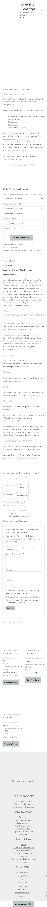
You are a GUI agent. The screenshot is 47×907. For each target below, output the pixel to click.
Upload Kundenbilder (23, 832)
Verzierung (13, 204)
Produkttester (23, 823)
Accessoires (13, 89)
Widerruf (23, 856)
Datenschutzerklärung (28, 591)
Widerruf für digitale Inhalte (23, 859)
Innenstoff (13, 224)
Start (5, 89)
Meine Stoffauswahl (23, 820)
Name (9, 570)
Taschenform (22, 194)
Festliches (22, 886)
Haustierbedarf (22, 893)
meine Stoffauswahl (23, 329)
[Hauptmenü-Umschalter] (42, 10)
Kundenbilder (21, 435)
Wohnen (22, 896)
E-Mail (9, 580)
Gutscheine (22, 889)
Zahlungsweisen (23, 850)
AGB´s (23, 845)
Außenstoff (13, 213)
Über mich (23, 817)
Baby (22, 879)
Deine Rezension (15, 554)
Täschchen (37, 250)
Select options (10, 682)
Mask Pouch (27, 250)
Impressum (24, 862)
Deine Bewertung (12, 548)
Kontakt (23, 834)
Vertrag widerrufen (23, 904)
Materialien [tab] (8, 265)
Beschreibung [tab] (9, 261)
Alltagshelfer (22, 876)
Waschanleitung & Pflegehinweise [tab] (17, 270)
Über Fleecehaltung (23, 826)
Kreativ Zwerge (27, 6)
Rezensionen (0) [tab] (10, 275)
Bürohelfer (22, 882)
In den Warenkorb (22, 238)
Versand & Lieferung (24, 853)
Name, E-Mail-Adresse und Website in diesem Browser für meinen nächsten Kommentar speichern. (23, 600)
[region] (23, 178)
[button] (17, 189)
